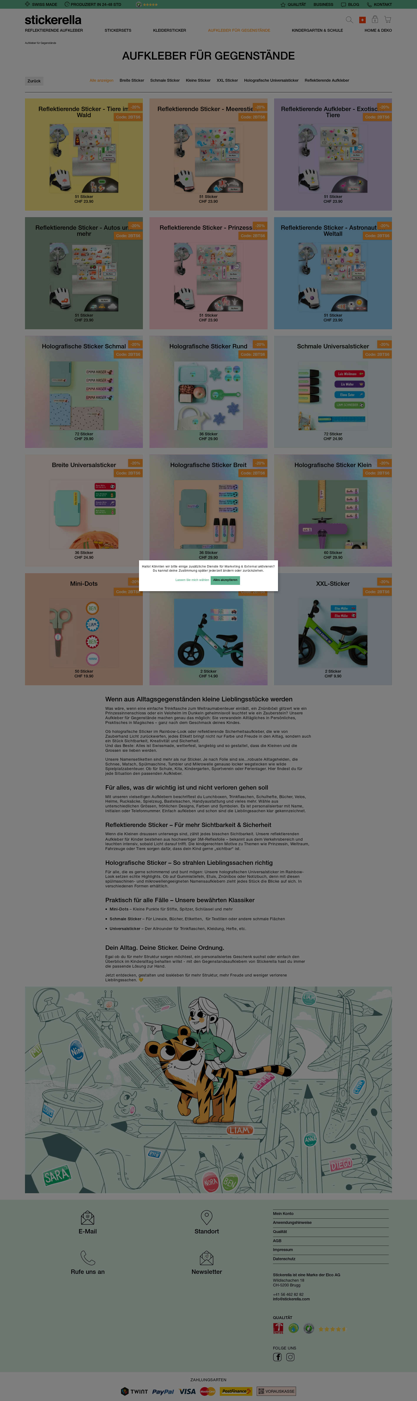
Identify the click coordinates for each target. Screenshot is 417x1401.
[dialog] (208, 700)
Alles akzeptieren (225, 580)
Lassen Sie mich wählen (192, 580)
